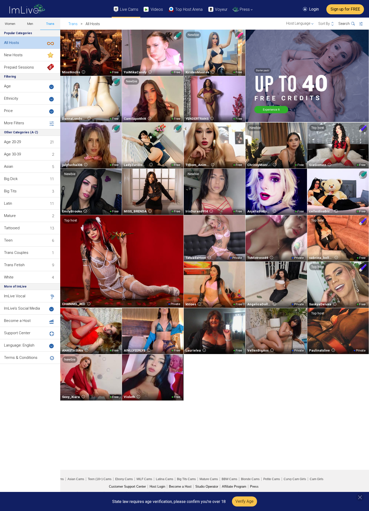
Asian (8, 166)
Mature (10, 215)
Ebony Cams (124, 479)
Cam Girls (316, 479)
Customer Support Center (127, 486)
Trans (50, 24)
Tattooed (12, 228)
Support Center (17, 333)
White (9, 277)
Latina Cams (164, 479)
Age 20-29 (12, 142)
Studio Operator (206, 486)
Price (8, 110)
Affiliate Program (234, 486)
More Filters (14, 123)
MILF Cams (144, 479)
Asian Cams (76, 479)
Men (30, 24)
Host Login (157, 486)
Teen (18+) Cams (99, 479)
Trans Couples (16, 252)
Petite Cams (271, 479)
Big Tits (10, 191)
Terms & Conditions (20, 357)
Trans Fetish (14, 265)
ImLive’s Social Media (22, 308)
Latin (8, 203)
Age (7, 86)
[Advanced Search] (364, 24)
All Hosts (11, 42)
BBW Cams (229, 479)
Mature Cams (209, 479)
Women (10, 24)
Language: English (19, 345)
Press (254, 486)
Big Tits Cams (186, 479)
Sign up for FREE (345, 9)
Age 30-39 (12, 154)
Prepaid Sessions (19, 67)
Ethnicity (11, 98)
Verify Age (244, 501)
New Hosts (13, 55)
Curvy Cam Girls (295, 479)
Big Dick (11, 179)
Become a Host (17, 320)
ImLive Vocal (14, 296)
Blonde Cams (250, 479)
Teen (8, 240)
